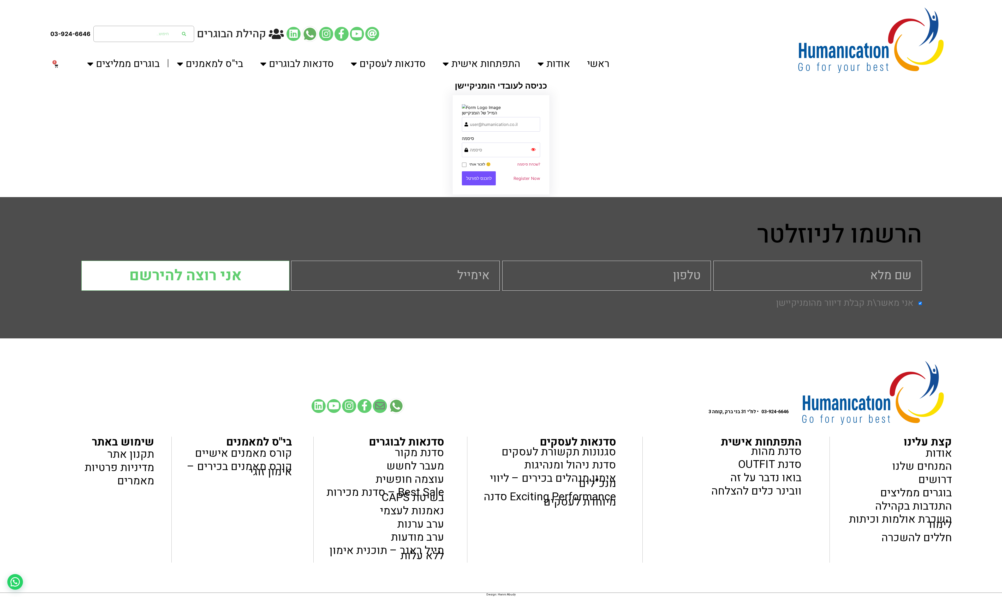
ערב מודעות (417, 537)
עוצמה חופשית (409, 479)
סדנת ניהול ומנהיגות (570, 465)
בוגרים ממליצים (128, 64)
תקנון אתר (130, 454)
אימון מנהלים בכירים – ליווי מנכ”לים (553, 481)
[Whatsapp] (310, 34)
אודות (558, 64)
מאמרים (135, 481)
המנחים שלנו (922, 466)
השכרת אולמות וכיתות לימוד (900, 522)
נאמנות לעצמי (412, 511)
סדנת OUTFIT (770, 464)
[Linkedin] (294, 34)
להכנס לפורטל (479, 178)
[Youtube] (357, 34)
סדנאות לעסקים (393, 64)
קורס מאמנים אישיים (243, 453)
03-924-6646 (70, 34)
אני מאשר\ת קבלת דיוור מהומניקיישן (845, 303)
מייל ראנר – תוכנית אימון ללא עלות (386, 553)
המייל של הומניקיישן (479, 113)
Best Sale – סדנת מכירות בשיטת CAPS (385, 495)
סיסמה (468, 138)
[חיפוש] (184, 33)
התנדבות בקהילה (913, 506)
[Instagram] (326, 34)
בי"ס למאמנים (214, 64)
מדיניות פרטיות (119, 467)
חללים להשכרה (916, 538)
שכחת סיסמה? (528, 164)
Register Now (527, 178)
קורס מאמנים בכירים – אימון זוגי (239, 469)
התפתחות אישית (485, 64)
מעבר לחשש (415, 466)
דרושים (935, 479)
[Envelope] (380, 406)
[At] (372, 34)
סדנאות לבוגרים (301, 64)
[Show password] (533, 150)
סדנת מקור (419, 453)
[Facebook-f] (342, 34)
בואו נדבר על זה (766, 478)
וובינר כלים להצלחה (756, 491)
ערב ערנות (420, 524)
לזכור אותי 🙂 (480, 164)
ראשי (598, 64)
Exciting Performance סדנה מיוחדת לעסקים (550, 499)
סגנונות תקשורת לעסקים (559, 452)
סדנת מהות (776, 451)
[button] (15, 582)
